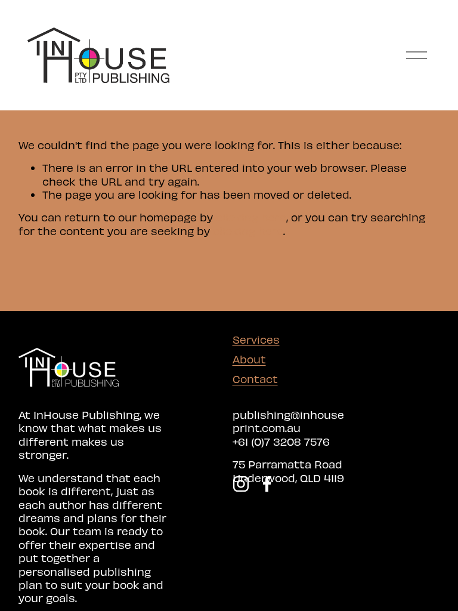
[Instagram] (241, 484)
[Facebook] (267, 484)
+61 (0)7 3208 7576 (281, 441)
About (249, 359)
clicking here (251, 217)
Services (256, 339)
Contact (255, 378)
